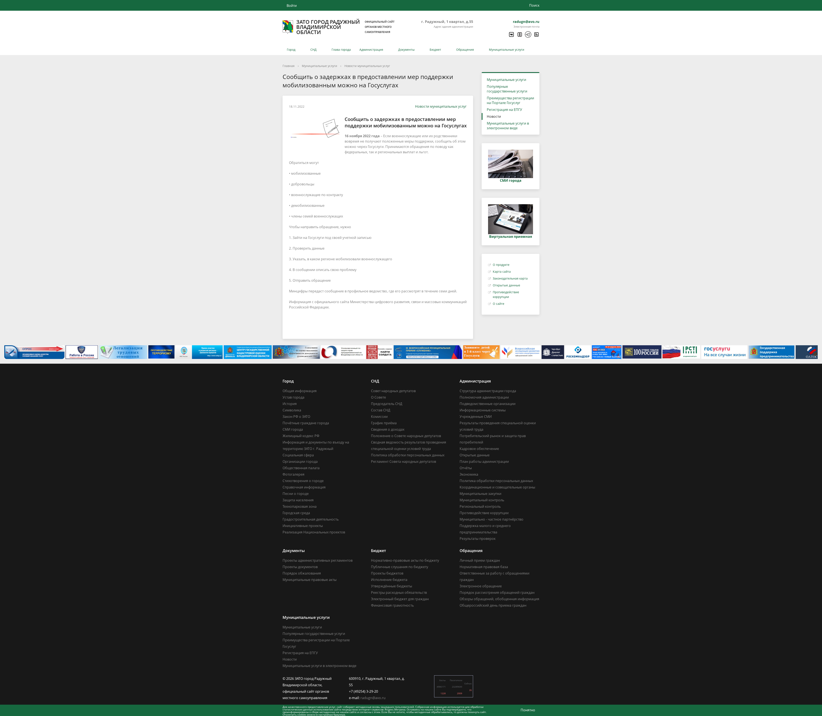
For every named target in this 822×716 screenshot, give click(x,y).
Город (291, 50)
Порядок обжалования (302, 573)
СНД (313, 50)
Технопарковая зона (300, 506)
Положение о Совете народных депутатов (406, 435)
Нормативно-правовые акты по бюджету (405, 560)
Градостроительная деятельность (311, 519)
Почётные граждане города (306, 423)
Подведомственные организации (487, 403)
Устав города (293, 397)
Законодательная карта (510, 278)
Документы (406, 50)
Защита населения (298, 500)
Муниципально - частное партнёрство (491, 519)
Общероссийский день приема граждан (493, 605)
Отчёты (466, 468)
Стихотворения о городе (303, 480)
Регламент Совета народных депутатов (403, 461)
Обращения (465, 50)
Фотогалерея (293, 474)
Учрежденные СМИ (476, 416)
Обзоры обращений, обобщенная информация (499, 599)
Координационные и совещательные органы (497, 487)
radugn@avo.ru (526, 21)
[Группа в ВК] (511, 34)
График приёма (384, 423)
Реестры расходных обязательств (399, 592)
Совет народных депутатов (393, 391)
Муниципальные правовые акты (310, 579)
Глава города (341, 50)
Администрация (371, 50)
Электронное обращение (481, 586)
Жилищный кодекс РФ (301, 435)
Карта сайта (502, 271)
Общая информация (300, 391)
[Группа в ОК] (519, 34)
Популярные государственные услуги (507, 89)
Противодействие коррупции (484, 513)
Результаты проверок (478, 538)
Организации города (300, 461)
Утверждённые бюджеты (391, 586)
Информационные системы (483, 410)
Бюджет (435, 50)
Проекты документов (300, 566)
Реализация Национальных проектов (314, 532)
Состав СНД (380, 410)
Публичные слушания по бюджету (399, 566)
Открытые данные (506, 285)
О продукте (501, 265)
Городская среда (296, 513)
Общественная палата (301, 468)
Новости (494, 116)
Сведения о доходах (387, 429)
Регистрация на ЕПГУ (504, 109)
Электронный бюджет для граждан (400, 599)
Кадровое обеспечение (479, 448)
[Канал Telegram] (528, 34)
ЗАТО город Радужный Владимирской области (345, 27)
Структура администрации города (488, 391)
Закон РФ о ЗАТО (296, 416)
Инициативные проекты (303, 525)
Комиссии (379, 416)
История (290, 403)
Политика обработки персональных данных (407, 455)
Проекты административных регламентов (318, 560)
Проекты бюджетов (387, 573)
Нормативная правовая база (484, 566)
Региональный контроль (480, 506)
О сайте (498, 304)
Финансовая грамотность (392, 605)
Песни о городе (296, 493)
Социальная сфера (298, 455)
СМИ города (293, 429)
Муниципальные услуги (506, 50)
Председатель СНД (386, 403)
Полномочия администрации (484, 397)
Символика (292, 410)
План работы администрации (484, 461)
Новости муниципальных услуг (367, 66)
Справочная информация (304, 487)
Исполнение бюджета (389, 579)
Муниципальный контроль (482, 500)
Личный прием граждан (480, 560)
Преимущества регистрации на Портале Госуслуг (510, 100)
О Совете (378, 397)
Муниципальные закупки (480, 493)
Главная (289, 66)
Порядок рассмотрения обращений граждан (497, 592)
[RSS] (536, 34)
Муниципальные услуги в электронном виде (508, 125)
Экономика (469, 474)
